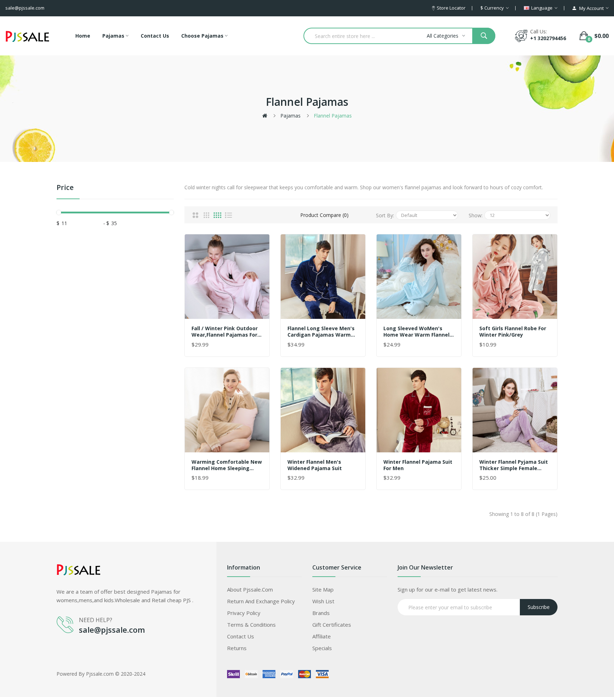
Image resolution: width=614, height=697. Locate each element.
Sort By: (385, 215)
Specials (322, 648)
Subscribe (539, 607)
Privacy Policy (243, 612)
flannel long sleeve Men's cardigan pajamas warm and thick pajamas (321, 331)
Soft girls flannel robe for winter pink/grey (512, 331)
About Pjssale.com (250, 589)
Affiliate (321, 636)
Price (65, 187)
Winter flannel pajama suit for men (417, 465)
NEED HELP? (95, 620)
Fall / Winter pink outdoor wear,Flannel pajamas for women (225, 331)
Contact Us (240, 636)
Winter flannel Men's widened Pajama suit (314, 465)
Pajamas (290, 115)
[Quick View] (227, 276)
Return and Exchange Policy (261, 601)
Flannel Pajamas (333, 115)
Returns (237, 648)
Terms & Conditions (251, 624)
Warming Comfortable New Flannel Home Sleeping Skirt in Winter (227, 465)
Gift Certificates (331, 624)
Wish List (323, 601)
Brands (321, 612)
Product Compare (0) (324, 215)
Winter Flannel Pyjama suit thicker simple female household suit (513, 465)
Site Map (323, 589)
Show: (476, 215)
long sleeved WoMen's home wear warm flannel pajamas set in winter (416, 331)
